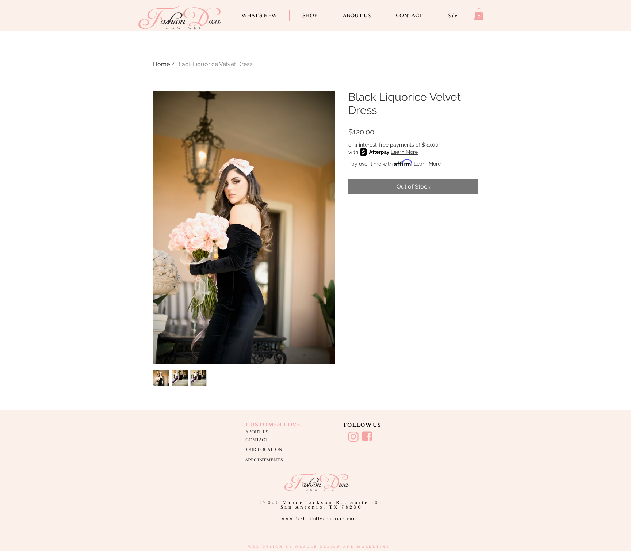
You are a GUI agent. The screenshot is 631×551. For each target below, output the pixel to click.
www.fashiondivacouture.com (319, 519)
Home (161, 64)
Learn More (404, 152)
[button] (479, 14)
